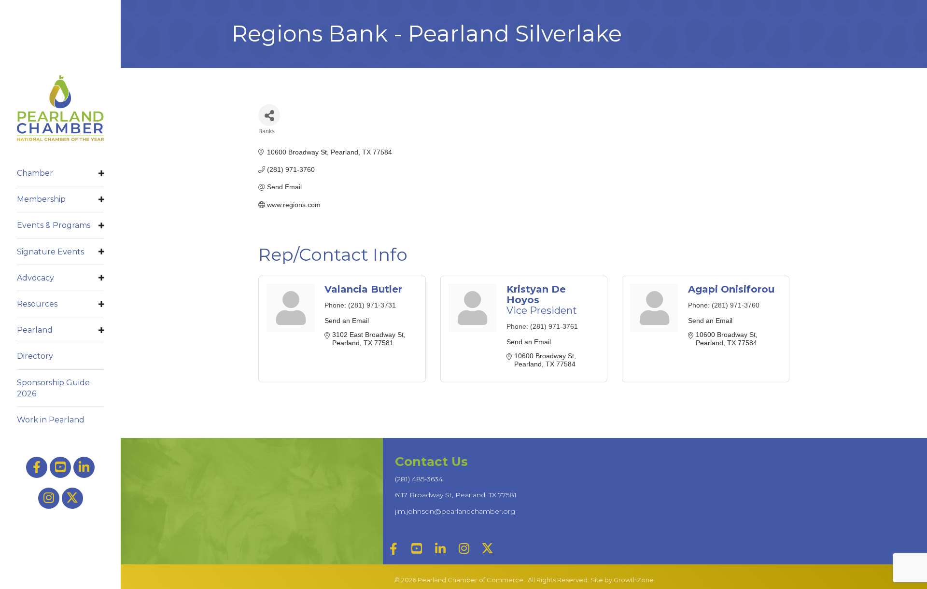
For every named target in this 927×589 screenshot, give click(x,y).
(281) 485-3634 (419, 479)
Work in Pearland (50, 419)
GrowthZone (634, 580)
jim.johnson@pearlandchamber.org (455, 511)
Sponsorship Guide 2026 (53, 388)
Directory (35, 356)
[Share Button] (269, 115)
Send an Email (346, 320)
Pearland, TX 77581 (456, 495)
